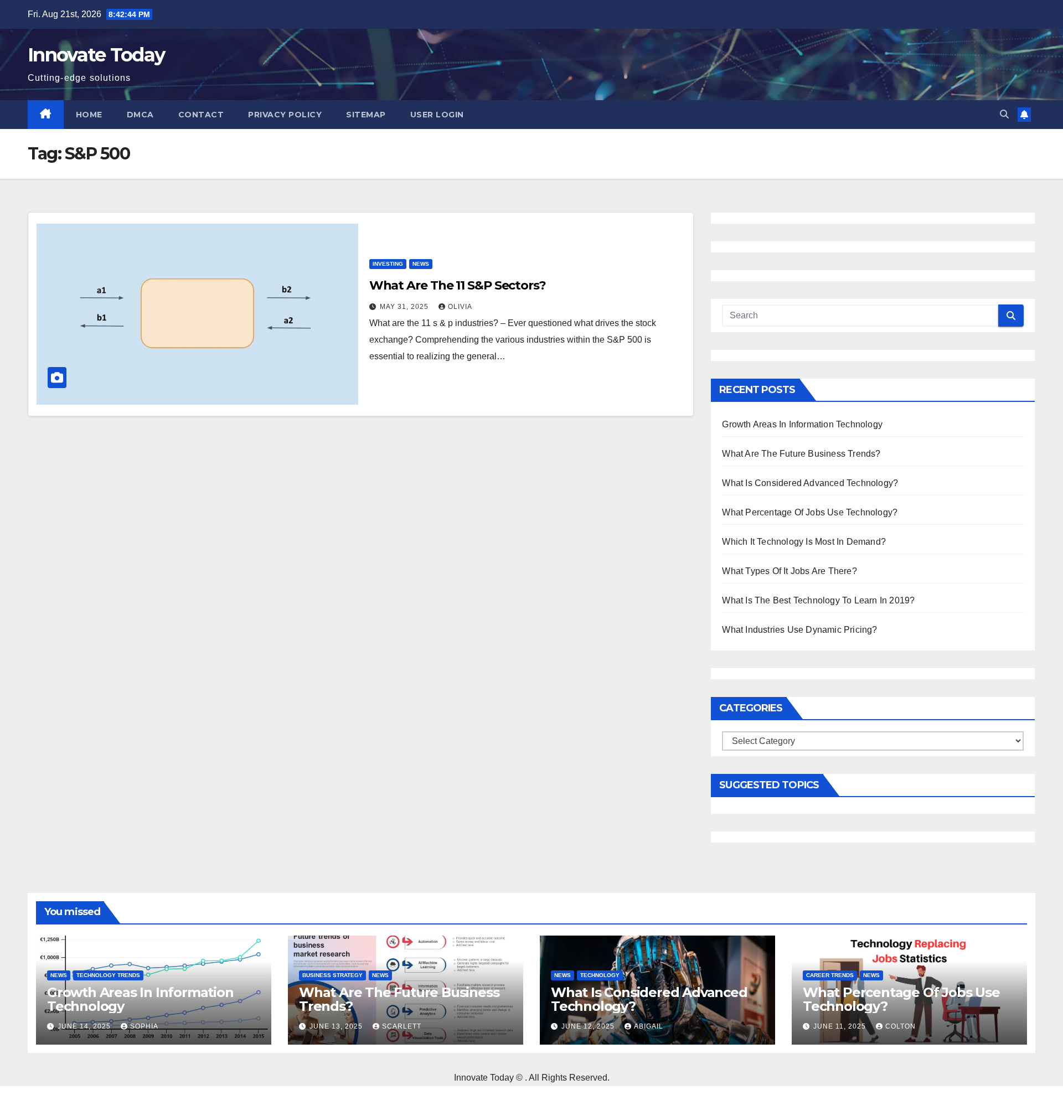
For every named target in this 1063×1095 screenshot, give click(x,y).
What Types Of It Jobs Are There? (789, 571)
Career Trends (830, 975)
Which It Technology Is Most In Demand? (804, 541)
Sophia (144, 1026)
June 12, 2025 (589, 1026)
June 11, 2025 (840, 1026)
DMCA (140, 115)
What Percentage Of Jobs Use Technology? (809, 512)
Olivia (460, 307)
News (420, 264)
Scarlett (401, 1026)
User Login (437, 115)
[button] (1004, 114)
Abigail (648, 1026)
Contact (201, 115)
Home (89, 115)
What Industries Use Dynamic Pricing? (799, 629)
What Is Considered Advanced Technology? (810, 483)
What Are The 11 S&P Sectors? (457, 285)
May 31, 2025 (405, 307)
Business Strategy (332, 975)
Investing (388, 264)
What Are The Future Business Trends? (801, 453)
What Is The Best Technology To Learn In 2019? (818, 600)
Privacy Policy (285, 115)
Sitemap (366, 115)
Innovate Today (96, 54)
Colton (900, 1026)
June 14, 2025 (85, 1026)
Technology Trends (108, 975)
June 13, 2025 (337, 1026)
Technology (600, 975)
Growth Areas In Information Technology (802, 424)
